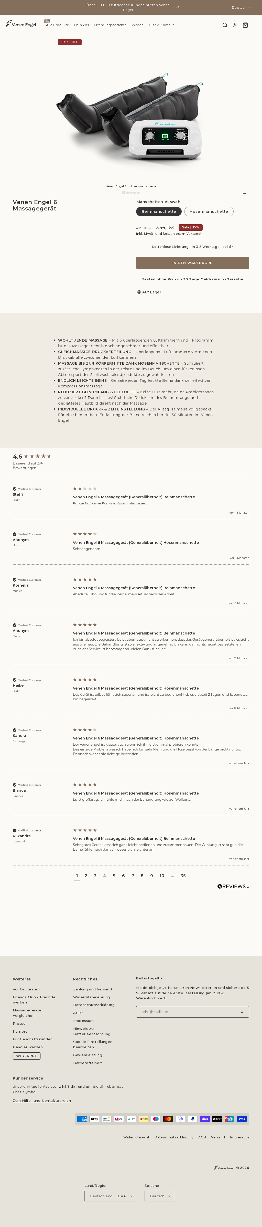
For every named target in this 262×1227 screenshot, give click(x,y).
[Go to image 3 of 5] (131, 193)
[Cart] (245, 25)
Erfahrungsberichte (110, 25)
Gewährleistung (87, 1055)
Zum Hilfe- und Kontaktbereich (42, 1100)
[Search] (225, 25)
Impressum (83, 1021)
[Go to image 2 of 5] (127, 193)
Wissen (138, 25)
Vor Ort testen (26, 989)
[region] (131, 112)
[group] (40, 457)
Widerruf (26, 1056)
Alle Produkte (57, 25)
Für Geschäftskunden (32, 1039)
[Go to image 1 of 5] (123, 192)
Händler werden (28, 1047)
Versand (218, 1137)
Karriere (20, 1031)
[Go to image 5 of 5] (138, 193)
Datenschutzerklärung (94, 1005)
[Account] (235, 25)
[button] (77, 876)
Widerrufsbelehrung (91, 997)
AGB (202, 1137)
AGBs (78, 1013)
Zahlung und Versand (92, 989)
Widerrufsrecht (136, 1137)
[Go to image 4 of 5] (134, 193)
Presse (19, 1023)
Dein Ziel (81, 25)
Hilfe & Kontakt (161, 25)
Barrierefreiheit (87, 1063)
